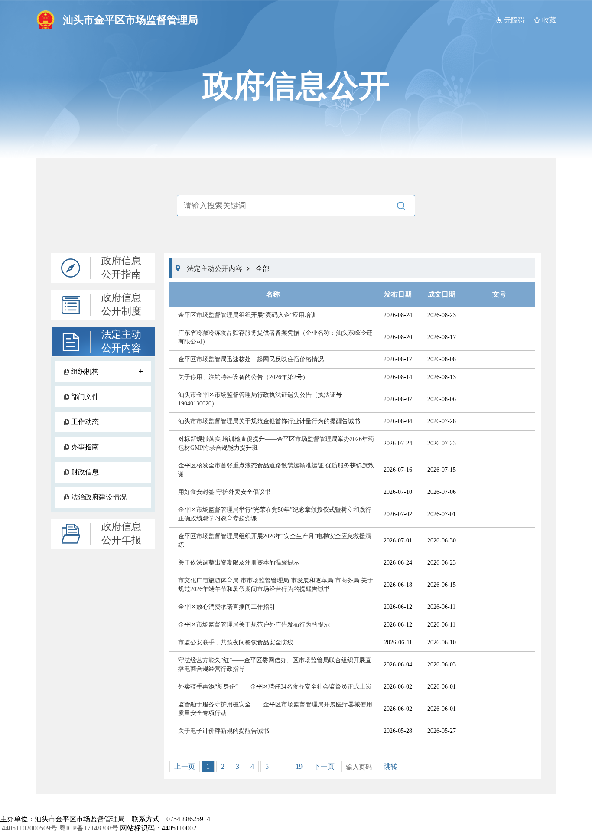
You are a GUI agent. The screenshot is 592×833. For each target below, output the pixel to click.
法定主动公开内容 (121, 341)
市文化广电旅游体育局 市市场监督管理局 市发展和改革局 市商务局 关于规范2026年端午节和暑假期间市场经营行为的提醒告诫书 (275, 584)
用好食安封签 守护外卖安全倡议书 (224, 492)
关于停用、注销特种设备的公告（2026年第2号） (243, 377)
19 (299, 766)
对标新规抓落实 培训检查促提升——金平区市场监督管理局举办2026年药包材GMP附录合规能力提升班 (276, 443)
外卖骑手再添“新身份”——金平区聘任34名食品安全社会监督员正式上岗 (274, 686)
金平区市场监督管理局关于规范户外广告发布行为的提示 (254, 624)
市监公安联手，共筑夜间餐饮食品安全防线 (235, 642)
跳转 (390, 766)
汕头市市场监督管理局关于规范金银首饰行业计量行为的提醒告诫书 (269, 421)
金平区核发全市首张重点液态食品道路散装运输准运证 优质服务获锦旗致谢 (276, 469)
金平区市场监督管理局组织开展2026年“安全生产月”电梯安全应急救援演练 (274, 540)
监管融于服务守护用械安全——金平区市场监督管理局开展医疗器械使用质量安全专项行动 (275, 708)
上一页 (184, 766)
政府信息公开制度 (121, 304)
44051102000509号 (29, 828)
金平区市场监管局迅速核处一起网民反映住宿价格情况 (251, 359)
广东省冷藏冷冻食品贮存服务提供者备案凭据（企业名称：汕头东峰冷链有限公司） (275, 337)
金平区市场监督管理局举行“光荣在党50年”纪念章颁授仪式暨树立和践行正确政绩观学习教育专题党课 (274, 514)
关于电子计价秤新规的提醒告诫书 (223, 731)
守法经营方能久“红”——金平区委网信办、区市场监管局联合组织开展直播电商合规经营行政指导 (274, 664)
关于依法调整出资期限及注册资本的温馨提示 (238, 562)
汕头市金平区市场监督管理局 (130, 20)
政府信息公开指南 (121, 267)
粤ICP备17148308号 (88, 828)
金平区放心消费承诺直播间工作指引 (226, 607)
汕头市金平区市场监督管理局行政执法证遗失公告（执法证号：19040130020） (263, 399)
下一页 (324, 766)
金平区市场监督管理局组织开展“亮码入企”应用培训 (247, 315)
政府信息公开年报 (121, 533)
